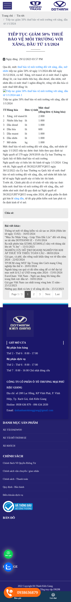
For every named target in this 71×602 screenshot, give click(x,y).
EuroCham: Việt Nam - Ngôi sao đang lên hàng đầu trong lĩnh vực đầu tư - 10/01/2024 (32, 277)
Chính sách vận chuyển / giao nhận (21, 471)
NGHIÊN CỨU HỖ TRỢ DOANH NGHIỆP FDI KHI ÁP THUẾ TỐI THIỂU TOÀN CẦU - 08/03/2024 (34, 252)
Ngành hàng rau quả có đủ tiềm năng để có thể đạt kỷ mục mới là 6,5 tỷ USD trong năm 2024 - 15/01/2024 (33, 271)
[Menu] (7, 6)
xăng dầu (19, 198)
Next (47, 294)
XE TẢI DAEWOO (12, 429)
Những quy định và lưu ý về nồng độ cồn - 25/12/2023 (34, 289)
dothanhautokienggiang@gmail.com (34, 410)
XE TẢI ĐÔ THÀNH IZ (14, 437)
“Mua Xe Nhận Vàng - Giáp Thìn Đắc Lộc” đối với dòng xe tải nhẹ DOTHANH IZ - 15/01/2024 (35, 239)
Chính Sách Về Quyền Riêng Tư (19, 463)
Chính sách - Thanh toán (15, 479)
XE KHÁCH (9, 445)
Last (57, 294)
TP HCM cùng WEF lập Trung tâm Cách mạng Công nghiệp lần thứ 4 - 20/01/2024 (33, 265)
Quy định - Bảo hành (13, 487)
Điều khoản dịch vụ (13, 494)
